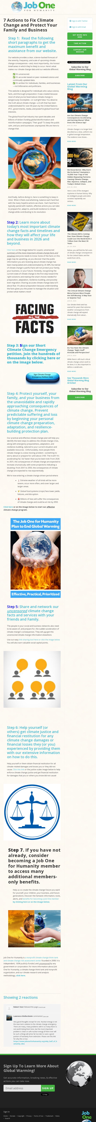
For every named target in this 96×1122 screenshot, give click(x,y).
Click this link (18, 769)
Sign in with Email (79, 27)
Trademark (50, 1116)
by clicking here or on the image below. (33, 360)
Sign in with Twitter (80, 21)
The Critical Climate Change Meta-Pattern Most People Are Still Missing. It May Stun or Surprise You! (79, 294)
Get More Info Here (80, 36)
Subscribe (80, 75)
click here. (21, 975)
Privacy (29, 1116)
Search (7, 1118)
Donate (12, 1116)
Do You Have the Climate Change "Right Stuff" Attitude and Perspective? (78, 350)
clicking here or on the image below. (33, 902)
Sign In (7, 1111)
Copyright (20, 1116)
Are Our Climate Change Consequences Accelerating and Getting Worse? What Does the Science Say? (79, 119)
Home (6, 1116)
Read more (71, 141)
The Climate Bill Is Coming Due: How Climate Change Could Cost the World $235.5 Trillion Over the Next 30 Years (79, 238)
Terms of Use (38, 1116)
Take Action (80, 43)
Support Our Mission (79, 51)
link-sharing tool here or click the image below (39, 639)
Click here (11, 250)
